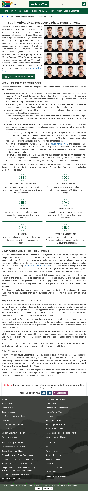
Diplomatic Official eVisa (56, 399)
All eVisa (43, 11)
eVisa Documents (53, 420)
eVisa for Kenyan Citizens (13, 443)
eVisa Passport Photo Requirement (61, 433)
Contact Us (50, 443)
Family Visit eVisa (9, 437)
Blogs (48, 447)
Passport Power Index (55, 468)
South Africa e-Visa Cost (56, 416)
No (49, 393)
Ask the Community (54, 459)
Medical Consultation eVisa (13, 433)
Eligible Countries (71, 11)
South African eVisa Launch (13, 447)
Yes (43, 393)
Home (5, 11)
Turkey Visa (51, 472)
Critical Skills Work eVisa (12, 424)
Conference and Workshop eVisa (16, 416)
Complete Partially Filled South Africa (17, 455)
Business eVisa (30, 11)
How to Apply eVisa (54, 412)
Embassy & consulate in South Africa (17, 459)
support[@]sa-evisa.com (56, 476)
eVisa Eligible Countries (56, 429)
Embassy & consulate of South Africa (17, 463)
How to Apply (56, 11)
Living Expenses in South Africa (15, 475)
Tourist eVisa (15, 11)
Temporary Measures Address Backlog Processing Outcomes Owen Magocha (18, 469)
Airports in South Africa (11, 479)
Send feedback (60, 393)
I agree (38, 488)
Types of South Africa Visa (57, 408)
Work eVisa (6, 420)
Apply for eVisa (39, 4)
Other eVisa (51, 404)
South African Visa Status (12, 451)
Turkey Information (54, 451)
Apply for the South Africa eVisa (18, 77)
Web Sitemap (51, 463)
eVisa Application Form (55, 424)
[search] (84, 4)
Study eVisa (7, 429)
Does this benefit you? (30, 393)
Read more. (48, 488)
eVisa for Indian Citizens (56, 437)
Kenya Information (53, 455)
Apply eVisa (7, 404)
